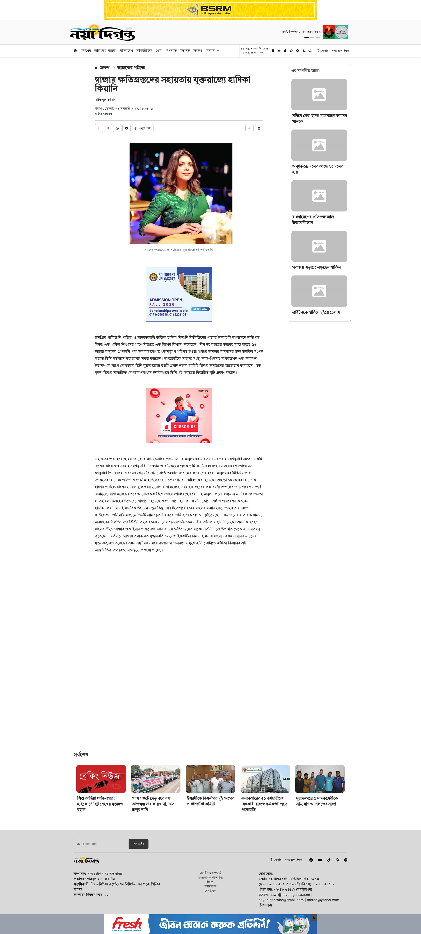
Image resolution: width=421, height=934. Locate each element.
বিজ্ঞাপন (210, 882)
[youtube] (279, 51)
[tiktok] (285, 51)
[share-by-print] (259, 128)
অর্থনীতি (171, 50)
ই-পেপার (323, 50)
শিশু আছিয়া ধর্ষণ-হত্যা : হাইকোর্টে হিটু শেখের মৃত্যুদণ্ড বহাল (100, 804)
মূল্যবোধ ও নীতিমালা (210, 877)
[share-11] (249, 128)
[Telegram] (297, 51)
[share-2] (108, 128)
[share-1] (99, 128)
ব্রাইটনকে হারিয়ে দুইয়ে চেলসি (316, 312)
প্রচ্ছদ (104, 67)
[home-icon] (75, 50)
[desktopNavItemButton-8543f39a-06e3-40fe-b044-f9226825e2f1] (218, 50)
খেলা (158, 50)
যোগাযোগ (210, 890)
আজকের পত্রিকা (105, 50)
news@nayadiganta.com (290, 894)
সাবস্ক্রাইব (138, 844)
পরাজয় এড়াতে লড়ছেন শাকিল (316, 267)
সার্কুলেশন (210, 886)
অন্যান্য (211, 50)
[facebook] (273, 51)
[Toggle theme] (305, 50)
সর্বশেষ (86, 50)
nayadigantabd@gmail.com (281, 900)
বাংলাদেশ (126, 50)
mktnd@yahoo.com (323, 900)
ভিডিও (197, 50)
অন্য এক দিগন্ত (340, 50)
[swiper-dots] (306, 37)
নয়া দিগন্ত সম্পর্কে (210, 873)
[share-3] (117, 128)
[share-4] (126, 128)
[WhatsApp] (291, 51)
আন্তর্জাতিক (144, 50)
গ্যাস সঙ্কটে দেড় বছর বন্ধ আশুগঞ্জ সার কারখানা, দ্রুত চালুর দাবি (153, 804)
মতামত (185, 50)
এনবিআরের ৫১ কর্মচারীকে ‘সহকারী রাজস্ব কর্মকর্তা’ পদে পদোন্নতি (264, 804)
